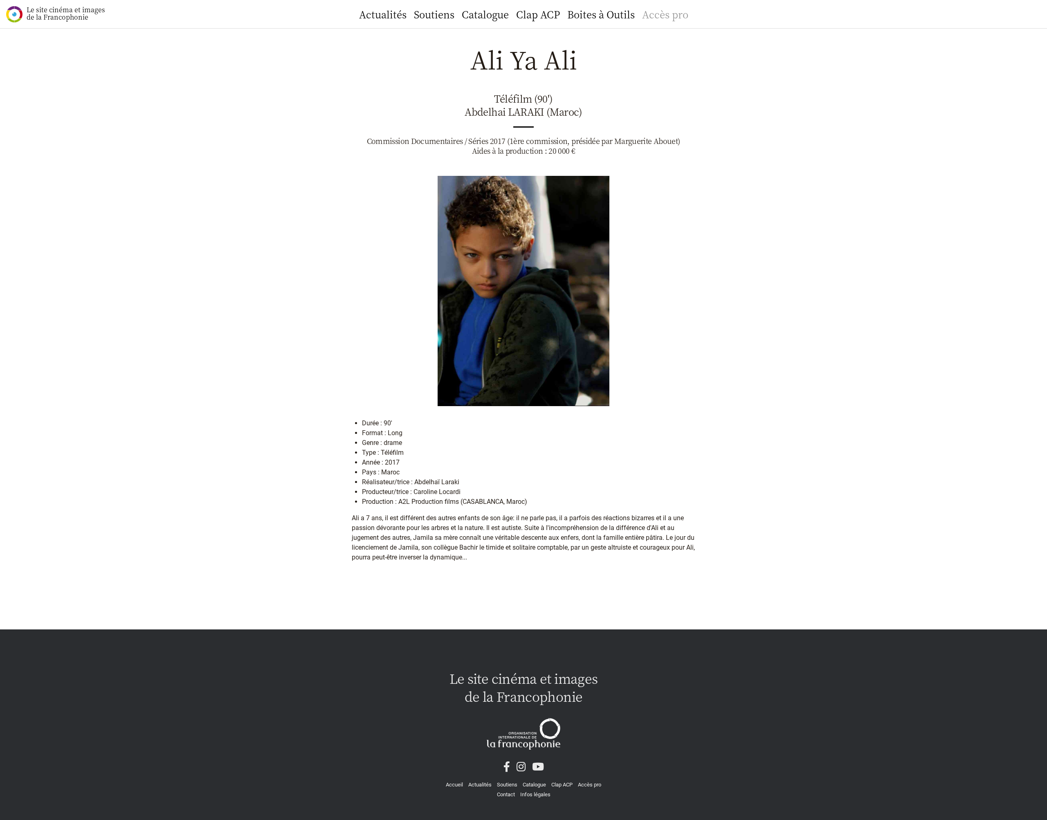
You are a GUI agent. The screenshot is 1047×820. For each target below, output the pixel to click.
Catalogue (485, 14)
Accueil (454, 785)
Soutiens (434, 14)
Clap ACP (538, 14)
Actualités (383, 14)
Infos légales (535, 794)
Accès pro (665, 14)
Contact (506, 794)
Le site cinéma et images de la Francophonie (66, 13)
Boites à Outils (601, 14)
